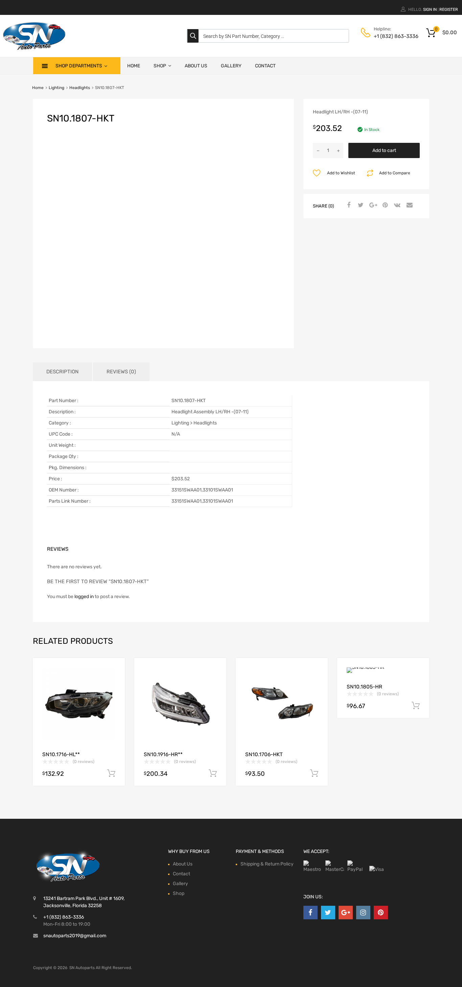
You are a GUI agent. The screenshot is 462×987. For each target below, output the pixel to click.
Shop (160, 66)
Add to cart (384, 150)
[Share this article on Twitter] (359, 205)
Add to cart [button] (111, 773)
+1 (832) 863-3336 (390, 36)
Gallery (231, 66)
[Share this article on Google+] (372, 205)
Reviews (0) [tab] (121, 372)
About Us (196, 66)
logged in (84, 596)
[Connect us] (310, 912)
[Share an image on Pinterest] (384, 205)
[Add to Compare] (114, 682)
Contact (265, 66)
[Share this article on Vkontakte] (396, 205)
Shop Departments (78, 66)
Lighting (56, 87)
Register (448, 9)
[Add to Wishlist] (114, 671)
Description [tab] (62, 372)
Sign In (430, 9)
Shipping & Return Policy (267, 864)
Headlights (79, 87)
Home (133, 66)
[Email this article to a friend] (408, 205)
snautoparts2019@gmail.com (74, 936)
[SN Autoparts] (34, 51)
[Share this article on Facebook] (347, 205)
